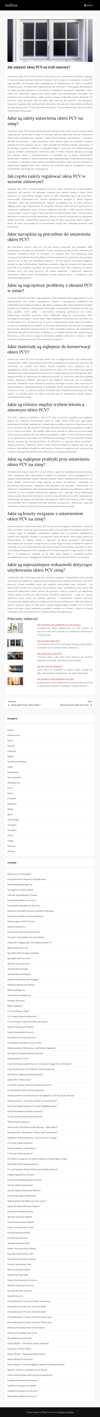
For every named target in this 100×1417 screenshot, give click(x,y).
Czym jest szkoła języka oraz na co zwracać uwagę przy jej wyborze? (39, 1064)
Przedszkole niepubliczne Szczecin (23, 905)
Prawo (10, 793)
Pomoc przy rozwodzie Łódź (20, 1227)
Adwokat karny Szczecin (18, 963)
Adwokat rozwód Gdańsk (18, 974)
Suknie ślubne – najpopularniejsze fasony (26, 1354)
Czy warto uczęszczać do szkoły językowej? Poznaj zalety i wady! (37, 1159)
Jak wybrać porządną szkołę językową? (25, 1053)
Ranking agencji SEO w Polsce (21, 921)
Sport (9, 814)
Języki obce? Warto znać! (19, 1079)
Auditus (11, 5)
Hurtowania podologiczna (19, 995)
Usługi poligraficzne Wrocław (20, 1174)
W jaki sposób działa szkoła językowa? (25, 1116)
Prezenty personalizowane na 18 (22, 1333)
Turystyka (11, 830)
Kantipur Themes (66, 1412)
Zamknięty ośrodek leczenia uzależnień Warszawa (30, 911)
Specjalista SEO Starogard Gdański (23, 953)
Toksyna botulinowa (16, 926)
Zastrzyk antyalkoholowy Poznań (22, 895)
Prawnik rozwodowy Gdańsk (20, 1222)
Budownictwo (13, 735)
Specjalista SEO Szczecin (18, 958)
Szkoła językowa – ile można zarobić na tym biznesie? (32, 1101)
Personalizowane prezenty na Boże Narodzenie (28, 1301)
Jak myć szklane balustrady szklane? (23, 1190)
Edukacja (11, 751)
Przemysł (11, 798)
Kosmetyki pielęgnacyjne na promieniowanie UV (29, 942)
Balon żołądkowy (15, 1006)
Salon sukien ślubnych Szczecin (22, 1396)
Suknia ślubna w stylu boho (20, 1359)
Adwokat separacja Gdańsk (19, 1217)
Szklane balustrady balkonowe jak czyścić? (26, 1201)
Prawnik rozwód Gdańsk (18, 1232)
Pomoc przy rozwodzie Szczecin (22, 1280)
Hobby (10, 756)
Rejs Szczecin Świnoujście (19, 874)
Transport (11, 825)
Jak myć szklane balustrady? (20, 1185)
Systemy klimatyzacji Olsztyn (20, 1027)
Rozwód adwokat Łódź (17, 1275)
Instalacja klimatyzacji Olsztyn (21, 984)
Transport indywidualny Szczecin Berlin (25, 937)
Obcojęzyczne (13, 782)
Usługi (10, 840)
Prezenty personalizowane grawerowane (26, 1327)
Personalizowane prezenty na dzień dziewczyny (29, 1317)
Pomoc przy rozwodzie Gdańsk (21, 1248)
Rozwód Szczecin (15, 1296)
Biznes (10, 730)
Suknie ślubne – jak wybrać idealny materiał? (28, 1343)
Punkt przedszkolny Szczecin (20, 1032)
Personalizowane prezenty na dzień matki (26, 1306)
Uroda (10, 835)
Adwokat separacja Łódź (18, 1243)
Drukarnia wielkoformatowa (20, 1211)
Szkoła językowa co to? (18, 1058)
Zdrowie (11, 851)
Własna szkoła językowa (18, 1122)
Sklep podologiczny (16, 990)
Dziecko (11, 746)
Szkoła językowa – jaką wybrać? (22, 1148)
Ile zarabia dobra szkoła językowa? (23, 1164)
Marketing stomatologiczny (19, 884)
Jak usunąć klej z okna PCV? (49, 653)
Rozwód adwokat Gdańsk (18, 1269)
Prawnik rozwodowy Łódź (19, 1264)
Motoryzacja (13, 772)
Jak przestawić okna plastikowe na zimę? (55, 679)
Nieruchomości (14, 777)
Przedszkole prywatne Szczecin (21, 1037)
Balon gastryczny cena (17, 948)
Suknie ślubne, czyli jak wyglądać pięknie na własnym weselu (36, 1364)
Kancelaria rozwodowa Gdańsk (21, 1259)
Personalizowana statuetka (19, 1338)
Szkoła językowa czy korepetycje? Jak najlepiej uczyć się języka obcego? (41, 1095)
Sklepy (10, 809)
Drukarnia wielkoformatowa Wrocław (24, 1180)
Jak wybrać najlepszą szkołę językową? (25, 1074)
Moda (10, 767)
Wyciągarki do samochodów (20, 890)
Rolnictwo (12, 804)
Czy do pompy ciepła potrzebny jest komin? (27, 1021)
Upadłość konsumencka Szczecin (22, 1391)
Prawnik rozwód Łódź (17, 1238)
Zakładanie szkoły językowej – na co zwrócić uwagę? (32, 1137)
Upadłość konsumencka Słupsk (21, 1385)
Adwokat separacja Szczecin (20, 1285)
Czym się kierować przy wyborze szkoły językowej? (31, 1069)
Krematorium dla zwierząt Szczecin (23, 932)
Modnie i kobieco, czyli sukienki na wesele (27, 1370)
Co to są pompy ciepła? (18, 1011)
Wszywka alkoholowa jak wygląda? (23, 979)
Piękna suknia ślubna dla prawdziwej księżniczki (29, 1375)
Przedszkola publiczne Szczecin (21, 900)
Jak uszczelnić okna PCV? (48, 640)
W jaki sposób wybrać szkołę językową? (25, 1090)
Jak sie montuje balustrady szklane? (23, 1206)
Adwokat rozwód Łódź (17, 969)
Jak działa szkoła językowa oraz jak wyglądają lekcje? (32, 1106)
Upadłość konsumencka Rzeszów (22, 1380)
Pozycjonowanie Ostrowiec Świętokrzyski (26, 879)
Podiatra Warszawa (16, 1000)
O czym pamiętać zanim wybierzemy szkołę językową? (32, 1169)
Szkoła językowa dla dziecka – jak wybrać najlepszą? (31, 1048)
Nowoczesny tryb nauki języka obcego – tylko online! (32, 1127)
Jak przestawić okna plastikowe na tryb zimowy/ (59, 624)
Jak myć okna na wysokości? (50, 666)
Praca (10, 788)
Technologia (13, 819)
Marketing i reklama (16, 761)
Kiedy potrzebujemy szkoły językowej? (25, 1111)
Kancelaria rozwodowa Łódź (20, 1253)
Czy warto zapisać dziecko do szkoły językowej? (29, 1085)
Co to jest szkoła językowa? (20, 1143)
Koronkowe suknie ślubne (19, 1348)
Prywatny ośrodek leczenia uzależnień (25, 916)
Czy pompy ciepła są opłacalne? (22, 1016)
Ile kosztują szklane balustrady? (21, 1195)
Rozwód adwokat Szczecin (19, 1290)
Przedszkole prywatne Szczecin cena (24, 1042)
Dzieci (10, 740)
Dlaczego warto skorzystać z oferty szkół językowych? (32, 1132)
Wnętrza (11, 846)
